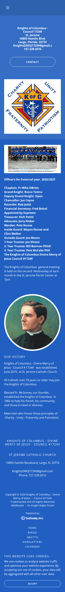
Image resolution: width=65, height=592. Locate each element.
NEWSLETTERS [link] (32, 542)
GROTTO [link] (32, 537)
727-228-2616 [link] (37, 475)
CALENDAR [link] (32, 546)
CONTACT (32, 62)
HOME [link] (32, 527)
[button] (7, 7)
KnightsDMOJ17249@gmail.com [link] (32, 471)
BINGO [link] (32, 532)
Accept (32, 583)
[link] (32, 517)
